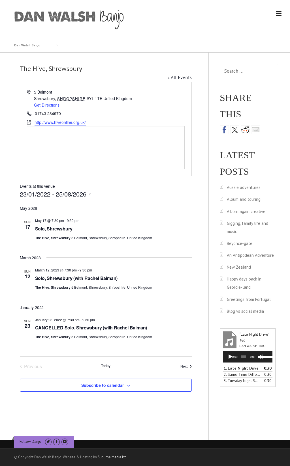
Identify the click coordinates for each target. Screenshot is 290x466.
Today (105, 365)
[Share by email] (255, 129)
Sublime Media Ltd (112, 457)
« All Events (179, 77)
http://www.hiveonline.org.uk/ (60, 122)
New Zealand (239, 267)
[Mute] (261, 357)
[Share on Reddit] (245, 129)
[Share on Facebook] (224, 129)
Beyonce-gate (239, 243)
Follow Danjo (30, 441)
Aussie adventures (244, 187)
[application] (247, 357)
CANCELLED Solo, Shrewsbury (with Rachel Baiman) (91, 327)
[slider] (265, 356)
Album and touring (244, 199)
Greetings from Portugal (249, 299)
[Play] (230, 357)
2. (242, 374)
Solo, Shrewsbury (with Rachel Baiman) (76, 278)
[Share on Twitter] (234, 129)
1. (241, 368)
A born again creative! (246, 211)
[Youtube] (64, 441)
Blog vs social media (245, 311)
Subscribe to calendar (102, 385)
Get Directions (46, 105)
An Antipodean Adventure (250, 255)
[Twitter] (48, 441)
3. (242, 380)
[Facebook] (56, 441)
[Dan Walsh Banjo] (69, 19)
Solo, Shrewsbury (53, 228)
